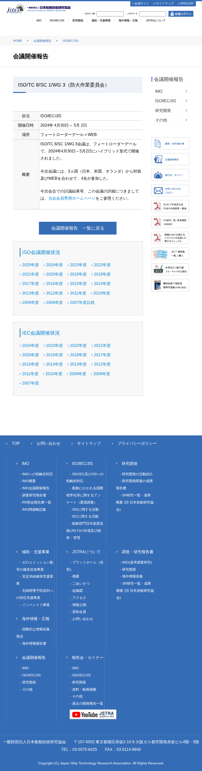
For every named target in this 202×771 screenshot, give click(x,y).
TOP (16, 443)
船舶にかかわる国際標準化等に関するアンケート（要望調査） (84, 495)
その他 (161, 120)
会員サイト (142, 3)
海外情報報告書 (34, 643)
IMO (39, 20)
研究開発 (77, 20)
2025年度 (30, 265)
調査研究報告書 (34, 495)
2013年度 (30, 293)
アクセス (79, 598)
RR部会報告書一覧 (36, 502)
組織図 (77, 591)
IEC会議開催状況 (41, 333)
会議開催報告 (42, 41)
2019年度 (78, 274)
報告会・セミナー (87, 657)
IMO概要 (29, 481)
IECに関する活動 (85, 516)
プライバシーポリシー (137, 443)
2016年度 (54, 284)
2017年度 (30, 284)
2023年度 (78, 265)
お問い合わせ (48, 443)
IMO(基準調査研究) (137, 562)
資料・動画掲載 (84, 689)
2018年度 (102, 274)
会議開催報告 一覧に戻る (77, 228)
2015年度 (78, 284)
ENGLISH (186, 3)
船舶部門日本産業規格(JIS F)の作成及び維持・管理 (84, 530)
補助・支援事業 (101, 20)
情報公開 (79, 605)
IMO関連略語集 (34, 509)
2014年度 (102, 284)
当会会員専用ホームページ (72, 198)
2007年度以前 (82, 302)
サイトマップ (165, 3)
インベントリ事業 (36, 605)
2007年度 (30, 383)
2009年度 (30, 302)
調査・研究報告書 (137, 552)
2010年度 (101, 293)
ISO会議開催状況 (41, 252)
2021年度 (30, 274)
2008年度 (54, 302)
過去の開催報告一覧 (87, 703)
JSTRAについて (156, 20)
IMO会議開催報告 (36, 488)
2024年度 (54, 265)
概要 (75, 576)
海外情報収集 (132, 576)
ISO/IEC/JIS (57, 20)
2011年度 (78, 293)
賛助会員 (79, 612)
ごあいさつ (81, 583)
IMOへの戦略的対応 (37, 474)
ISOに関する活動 (85, 509)
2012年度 (54, 293)
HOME (17, 41)
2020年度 (54, 274)
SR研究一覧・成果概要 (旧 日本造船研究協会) (135, 502)
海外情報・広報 (128, 20)
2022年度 (102, 265)
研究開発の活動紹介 (137, 474)
